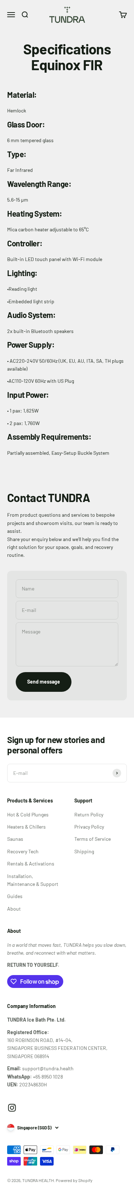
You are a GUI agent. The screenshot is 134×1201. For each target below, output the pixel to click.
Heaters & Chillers (26, 827)
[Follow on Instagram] (12, 1108)
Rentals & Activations (30, 863)
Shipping (84, 851)
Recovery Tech (23, 851)
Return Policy (88, 814)
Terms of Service (92, 839)
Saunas (15, 839)
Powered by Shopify (74, 1180)
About (14, 909)
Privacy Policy (89, 827)
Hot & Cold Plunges (28, 814)
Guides (15, 896)
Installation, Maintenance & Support (32, 880)
